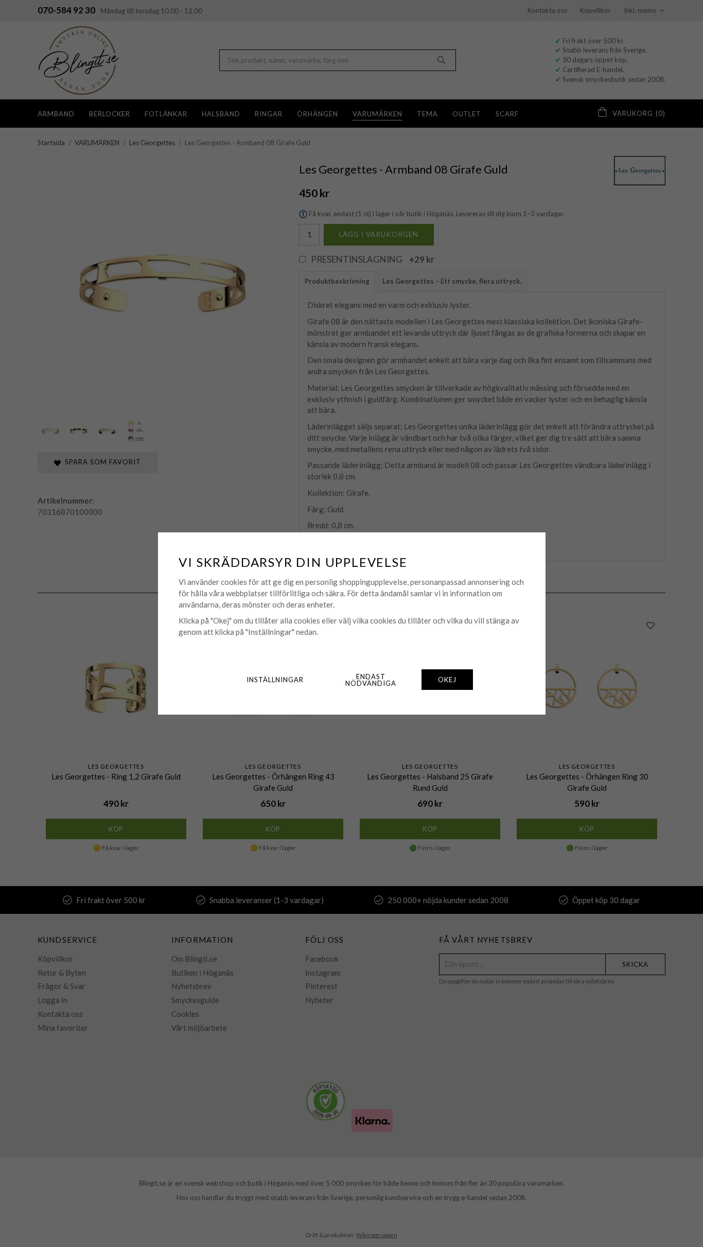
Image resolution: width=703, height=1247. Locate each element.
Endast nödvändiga (370, 679)
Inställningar (275, 680)
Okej (447, 680)
